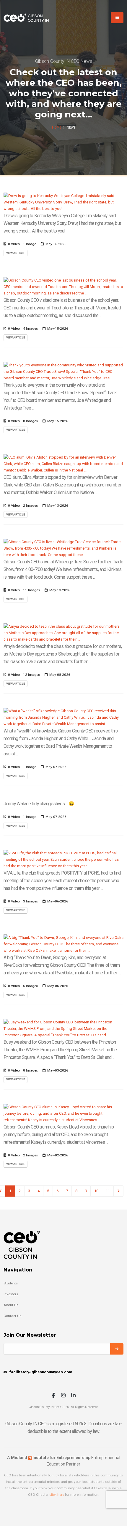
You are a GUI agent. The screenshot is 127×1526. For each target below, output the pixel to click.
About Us (11, 1305)
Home (56, 127)
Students (11, 1283)
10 (96, 1191)
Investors (11, 1294)
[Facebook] (53, 1396)
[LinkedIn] (73, 1396)
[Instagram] (63, 1396)
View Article (15, 253)
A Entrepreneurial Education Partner (63, 1460)
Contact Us (12, 1316)
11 (108, 1191)
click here (56, 1495)
